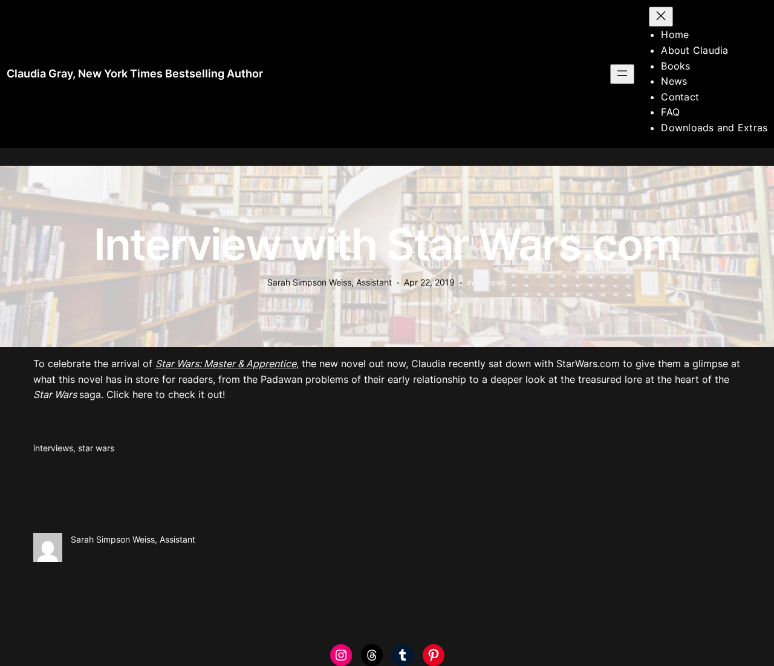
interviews (487, 282)
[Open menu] (622, 74)
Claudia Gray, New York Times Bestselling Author (135, 73)
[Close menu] (661, 17)
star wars (96, 448)
